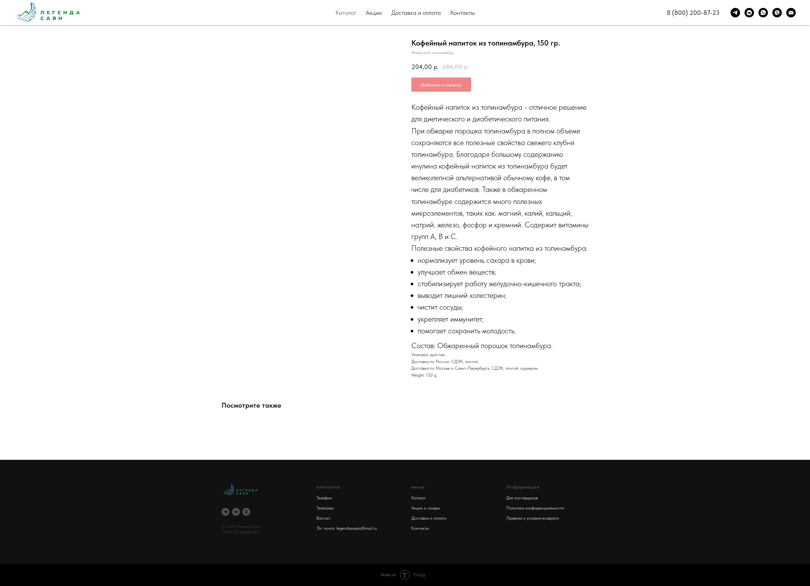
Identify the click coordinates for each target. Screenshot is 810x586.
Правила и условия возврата (532, 518)
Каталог (345, 12)
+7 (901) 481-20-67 (350, 518)
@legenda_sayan (350, 507)
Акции (374, 12)
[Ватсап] (763, 12)
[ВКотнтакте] (749, 12)
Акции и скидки (425, 507)
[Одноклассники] (246, 512)
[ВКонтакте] (236, 512)
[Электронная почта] (791, 12)
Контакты (462, 12)
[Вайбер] (777, 12)
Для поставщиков (522, 497)
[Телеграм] (735, 12)
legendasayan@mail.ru (356, 528)
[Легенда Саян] (225, 512)
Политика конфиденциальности (535, 507)
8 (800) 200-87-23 (693, 12)
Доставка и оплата (416, 12)
